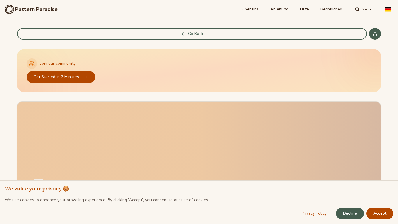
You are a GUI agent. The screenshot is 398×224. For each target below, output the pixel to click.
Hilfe (304, 9)
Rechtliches (331, 9)
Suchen (368, 9)
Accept (379, 213)
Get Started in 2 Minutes (56, 77)
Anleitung (279, 9)
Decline (350, 213)
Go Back (195, 33)
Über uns (250, 9)
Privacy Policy (314, 213)
